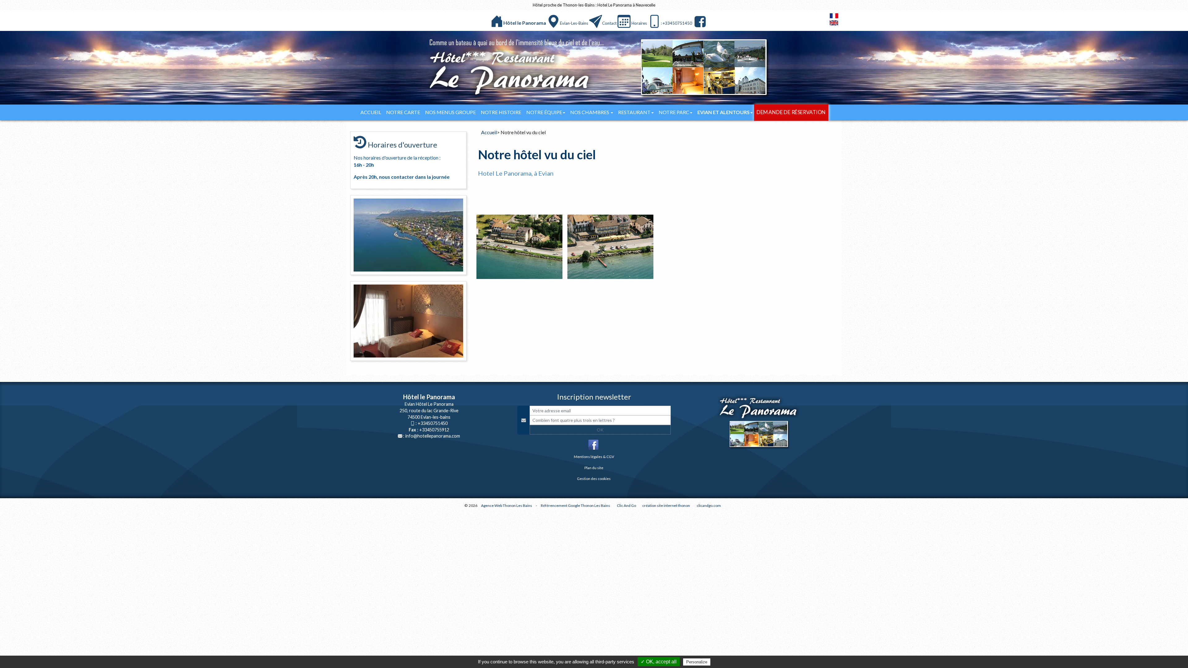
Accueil (370, 112)
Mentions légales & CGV (594, 456)
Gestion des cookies (594, 478)
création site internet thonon (666, 505)
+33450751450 (433, 423)
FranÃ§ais (833, 15)
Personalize (696, 662)
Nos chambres (590, 112)
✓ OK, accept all (659, 661)
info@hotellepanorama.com (432, 436)
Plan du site (593, 467)
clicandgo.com (709, 505)
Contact (609, 23)
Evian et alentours (723, 112)
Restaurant (634, 112)
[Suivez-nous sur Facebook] (699, 21)
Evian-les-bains (574, 23)
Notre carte (403, 112)
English (833, 22)
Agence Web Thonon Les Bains (506, 505)
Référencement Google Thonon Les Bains (575, 505)
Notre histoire (501, 112)
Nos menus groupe (450, 112)
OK (600, 429)
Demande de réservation (791, 112)
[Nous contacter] (595, 21)
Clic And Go (626, 505)
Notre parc (674, 112)
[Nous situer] (553, 21)
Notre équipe (544, 112)
